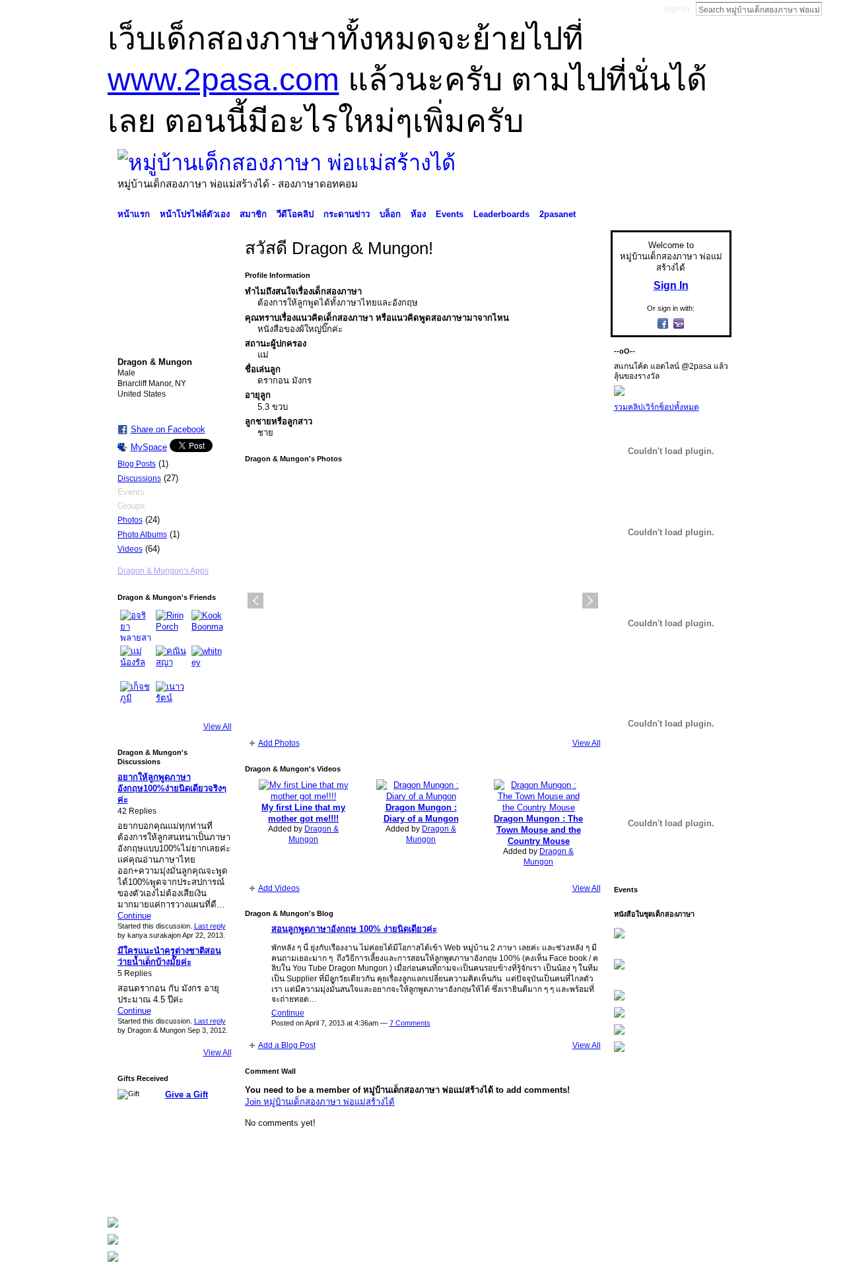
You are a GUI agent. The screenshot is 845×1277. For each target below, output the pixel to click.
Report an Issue (633, 1189)
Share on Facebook (168, 429)
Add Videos (279, 888)
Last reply (210, 926)
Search (832, 9)
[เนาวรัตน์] (171, 697)
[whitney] (207, 661)
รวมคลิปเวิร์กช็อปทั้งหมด (656, 407)
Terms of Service (701, 1189)
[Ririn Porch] (171, 625)
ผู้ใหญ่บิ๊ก (204, 1189)
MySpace (149, 447)
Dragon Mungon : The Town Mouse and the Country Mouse (538, 830)
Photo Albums (142, 534)
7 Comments (409, 1023)
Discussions (139, 478)
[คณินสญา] (171, 661)
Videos (130, 549)
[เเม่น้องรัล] (136, 661)
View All (217, 726)
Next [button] (590, 600)
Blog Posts (137, 464)
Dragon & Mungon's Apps (163, 570)
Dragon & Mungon (313, 834)
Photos (130, 520)
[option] (422, 601)
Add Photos (279, 743)
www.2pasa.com (223, 79)
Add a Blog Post (287, 1045)
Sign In (676, 9)
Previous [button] (255, 600)
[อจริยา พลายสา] (136, 625)
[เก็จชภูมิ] (136, 697)
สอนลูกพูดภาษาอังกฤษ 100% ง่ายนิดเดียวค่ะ (354, 929)
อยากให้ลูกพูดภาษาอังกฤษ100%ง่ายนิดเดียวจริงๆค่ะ (172, 788)
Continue (134, 916)
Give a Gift (186, 1094)
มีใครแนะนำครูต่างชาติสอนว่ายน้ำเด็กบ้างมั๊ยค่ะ (169, 956)
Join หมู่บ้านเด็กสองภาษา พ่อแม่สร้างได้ (320, 1102)
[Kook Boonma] (207, 625)
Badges (581, 1189)
